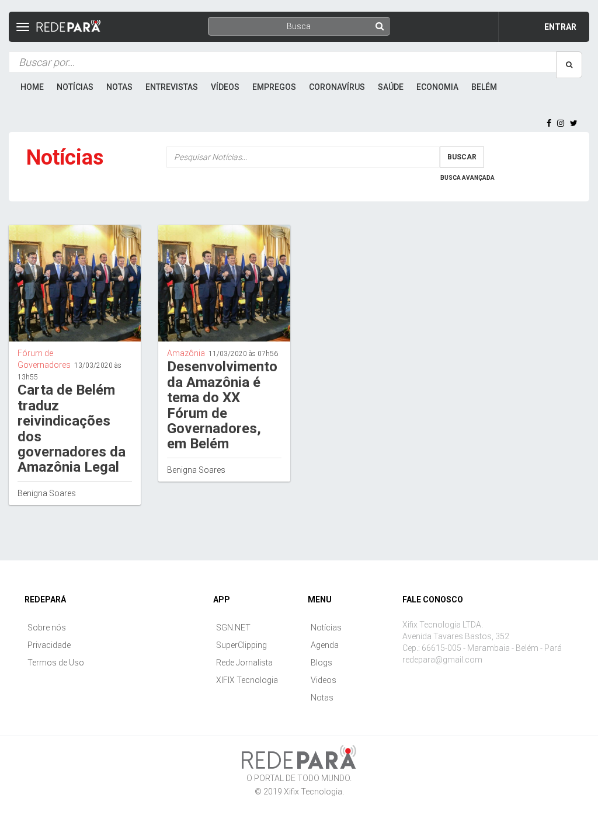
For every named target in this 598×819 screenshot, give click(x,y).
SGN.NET (233, 627)
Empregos (274, 87)
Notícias (75, 87)
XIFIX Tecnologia (247, 680)
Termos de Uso (55, 662)
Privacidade (49, 645)
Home (32, 87)
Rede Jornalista (244, 662)
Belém (484, 87)
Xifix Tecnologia (313, 791)
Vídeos (225, 87)
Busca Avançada (467, 178)
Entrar (560, 27)
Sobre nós (46, 627)
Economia (437, 87)
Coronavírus (337, 87)
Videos (323, 680)
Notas (119, 87)
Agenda (325, 645)
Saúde (391, 87)
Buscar (462, 157)
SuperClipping (241, 645)
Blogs (321, 662)
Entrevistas (171, 87)
